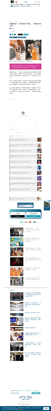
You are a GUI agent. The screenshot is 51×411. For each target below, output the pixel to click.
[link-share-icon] (15, 34)
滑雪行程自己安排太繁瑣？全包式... (32, 312)
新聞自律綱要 (30, 397)
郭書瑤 (11, 37)
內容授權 (20, 397)
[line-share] (13, 34)
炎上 (19, 37)
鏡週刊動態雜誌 (28, 390)
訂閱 (32, 222)
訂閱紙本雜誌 (12, 2)
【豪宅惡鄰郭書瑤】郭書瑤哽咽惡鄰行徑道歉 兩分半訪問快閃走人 (23, 184)
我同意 (46, 408)
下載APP (24, 397)
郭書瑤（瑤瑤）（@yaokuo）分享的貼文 (23, 132)
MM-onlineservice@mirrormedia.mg (27, 403)
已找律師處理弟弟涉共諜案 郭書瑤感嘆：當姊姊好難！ (22, 178)
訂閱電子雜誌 (29, 396)
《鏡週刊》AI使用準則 (26, 399)
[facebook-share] (10, 34)
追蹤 (27, 222)
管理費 (25, 37)
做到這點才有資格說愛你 (30, 327)
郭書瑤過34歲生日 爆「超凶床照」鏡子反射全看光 (21, 150)
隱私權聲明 (20, 409)
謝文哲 (13, 31)
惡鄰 (21, 37)
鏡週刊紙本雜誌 (21, 390)
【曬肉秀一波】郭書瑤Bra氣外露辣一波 (19, 139)
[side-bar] (39, 1)
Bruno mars (15, 37)
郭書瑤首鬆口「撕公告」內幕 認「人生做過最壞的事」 (22, 167)
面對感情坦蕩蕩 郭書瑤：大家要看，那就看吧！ (20, 189)
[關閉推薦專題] (50, 200)
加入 (23, 222)
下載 (36, 222)
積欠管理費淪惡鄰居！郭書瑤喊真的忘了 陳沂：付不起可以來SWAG (23, 156)
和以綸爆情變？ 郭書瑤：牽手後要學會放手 (19, 172)
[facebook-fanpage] (25, 401)
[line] (22, 401)
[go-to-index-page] (26, 1)
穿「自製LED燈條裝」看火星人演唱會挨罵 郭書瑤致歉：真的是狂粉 (23, 145)
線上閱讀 (36, 393)
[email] (29, 401)
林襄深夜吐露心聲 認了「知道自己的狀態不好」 (20, 161)
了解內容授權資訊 (35, 390)
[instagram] (27, 401)
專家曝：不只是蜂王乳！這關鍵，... (18, 198)
